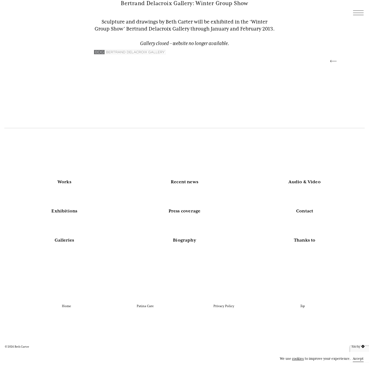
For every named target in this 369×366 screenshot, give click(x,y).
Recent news (184, 182)
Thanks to (305, 240)
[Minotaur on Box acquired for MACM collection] (331, 60)
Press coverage (185, 211)
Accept (358, 358)
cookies (298, 358)
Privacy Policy (223, 306)
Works (64, 182)
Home (66, 306)
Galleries (64, 240)
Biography (184, 240)
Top (302, 306)
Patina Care (145, 306)
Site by (356, 346)
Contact (304, 211)
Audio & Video (304, 182)
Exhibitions (64, 211)
